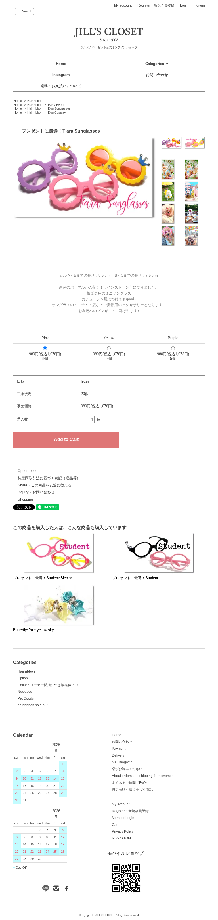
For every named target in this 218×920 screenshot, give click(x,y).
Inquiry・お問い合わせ (36, 492)
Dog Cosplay (57, 112)
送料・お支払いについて (61, 86)
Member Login (123, 818)
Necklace (25, 692)
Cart (115, 825)
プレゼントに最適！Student (135, 578)
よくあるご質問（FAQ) (129, 783)
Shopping (25, 499)
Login (184, 5)
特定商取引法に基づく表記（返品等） (49, 478)
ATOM (126, 838)
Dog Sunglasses (59, 108)
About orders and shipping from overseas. (144, 776)
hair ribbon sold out (32, 705)
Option (23, 678)
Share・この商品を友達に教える (45, 485)
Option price (27, 471)
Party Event (56, 104)
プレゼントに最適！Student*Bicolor (42, 578)
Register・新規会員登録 (155, 5)
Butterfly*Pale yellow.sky (33, 630)
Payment (118, 749)
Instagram (61, 75)
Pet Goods (26, 698)
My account (123, 5)
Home (61, 64)
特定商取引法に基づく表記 (132, 789)
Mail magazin (122, 762)
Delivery (118, 755)
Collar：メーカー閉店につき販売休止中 (48, 685)
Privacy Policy (122, 831)
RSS (115, 838)
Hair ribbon (34, 100)
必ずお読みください (127, 769)
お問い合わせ (157, 75)
